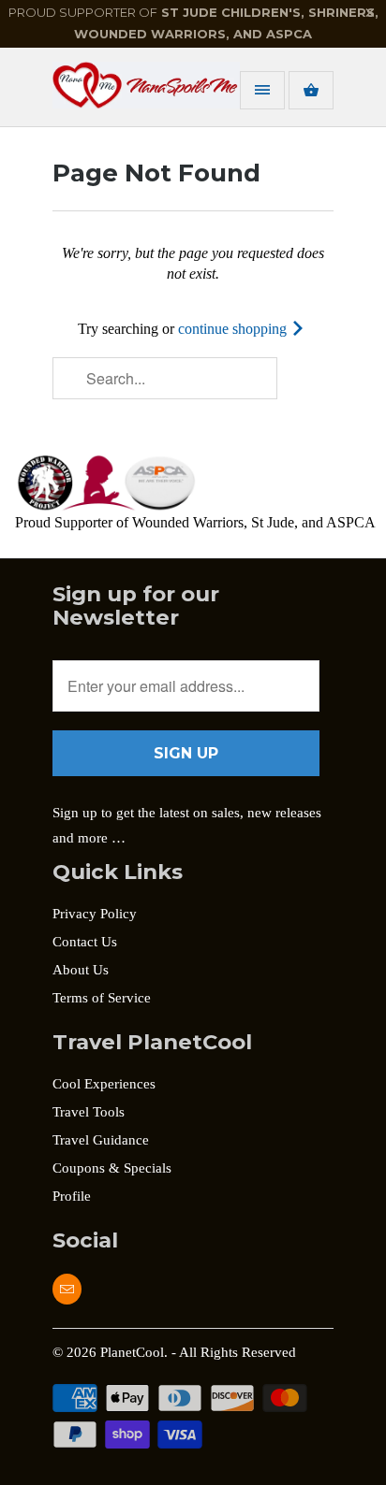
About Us (80, 969)
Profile (71, 1196)
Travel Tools (88, 1111)
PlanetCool (132, 1352)
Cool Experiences (104, 1083)
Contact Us (84, 941)
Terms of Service (101, 997)
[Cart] (311, 90)
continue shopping (234, 329)
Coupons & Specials (111, 1168)
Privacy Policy (94, 913)
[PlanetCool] (127, 94)
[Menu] (262, 90)
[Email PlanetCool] (67, 1289)
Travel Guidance (100, 1139)
